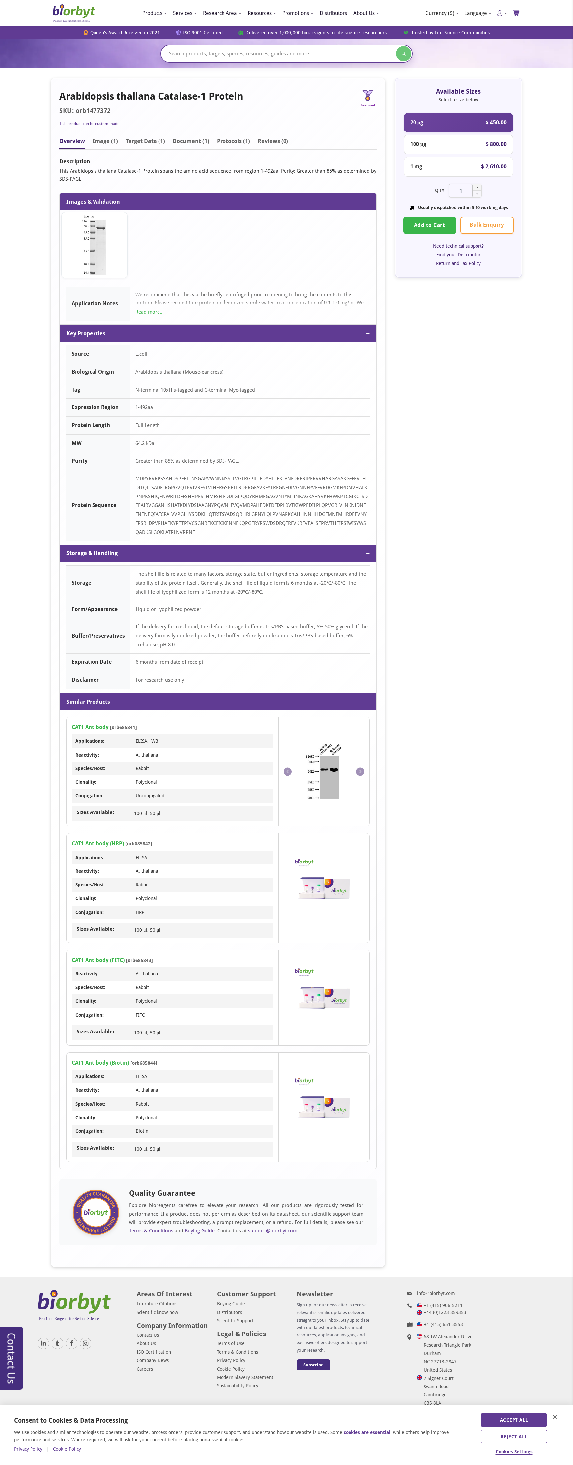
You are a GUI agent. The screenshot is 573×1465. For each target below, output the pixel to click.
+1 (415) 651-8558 (443, 1324)
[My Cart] (516, 13)
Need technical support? (458, 246)
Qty (440, 190)
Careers (145, 1369)
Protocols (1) (233, 141)
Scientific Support (235, 1320)
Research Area (220, 13)
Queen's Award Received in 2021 (125, 32)
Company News (153, 1360)
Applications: (89, 741)
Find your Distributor (458, 254)
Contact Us (148, 1335)
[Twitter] (57, 1343)
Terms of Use (231, 1343)
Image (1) (105, 141)
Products (152, 13)
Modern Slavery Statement (245, 1377)
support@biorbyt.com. (273, 1231)
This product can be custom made (89, 123)
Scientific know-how (157, 1312)
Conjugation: (89, 795)
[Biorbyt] (74, 13)
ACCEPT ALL (514, 1420)
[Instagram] (85, 1343)
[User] (502, 13)
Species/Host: (90, 768)
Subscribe (313, 1364)
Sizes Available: (95, 812)
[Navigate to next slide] (360, 771)
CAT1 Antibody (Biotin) (100, 1063)
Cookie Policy (231, 1369)
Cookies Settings (514, 1451)
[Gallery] (218, 246)
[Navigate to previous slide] (288, 771)
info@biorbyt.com (436, 1293)
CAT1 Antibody (90, 727)
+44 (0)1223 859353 (445, 1312)
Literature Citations (157, 1303)
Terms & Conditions (151, 1231)
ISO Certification (154, 1352)
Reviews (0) (273, 141)
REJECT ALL (514, 1436)
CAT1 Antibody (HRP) (98, 843)
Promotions (295, 13)
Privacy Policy (231, 1360)
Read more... (149, 312)
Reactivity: (87, 755)
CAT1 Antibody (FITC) (98, 960)
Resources (260, 13)
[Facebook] (71, 1343)
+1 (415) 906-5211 (443, 1305)
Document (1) (191, 141)
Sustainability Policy (237, 1385)
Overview (72, 141)
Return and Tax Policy (458, 263)
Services (182, 13)
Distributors (333, 13)
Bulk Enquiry (487, 225)
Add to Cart (429, 225)
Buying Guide (200, 1231)
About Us (364, 13)
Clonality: (85, 782)
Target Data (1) (145, 141)
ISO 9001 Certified (203, 32)
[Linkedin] (43, 1343)
